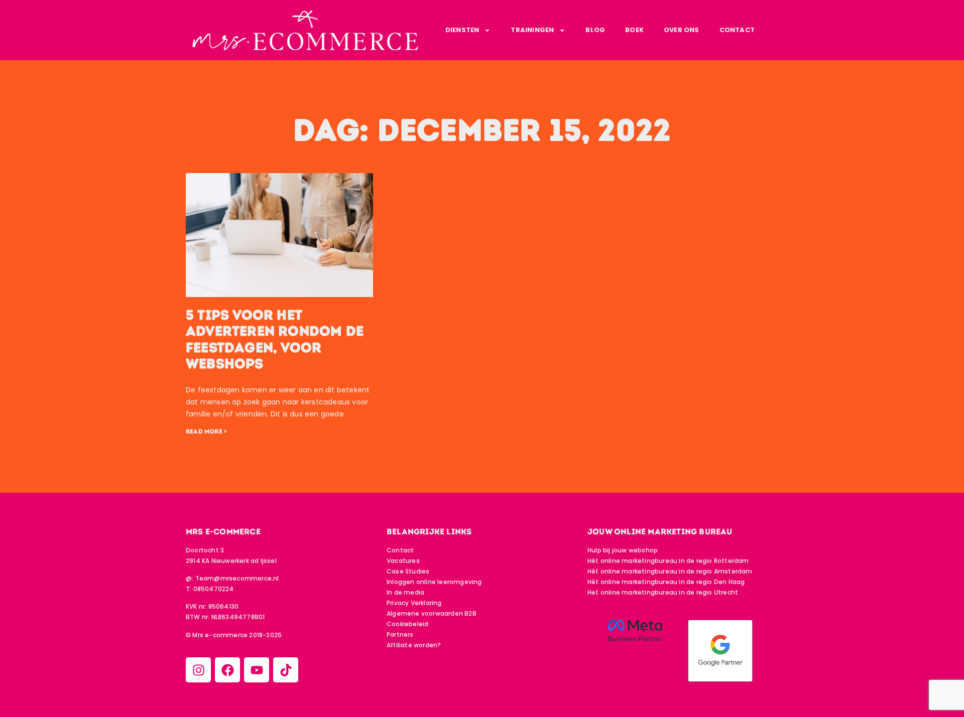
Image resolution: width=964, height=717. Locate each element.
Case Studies (408, 571)
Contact (737, 30)
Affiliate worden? (414, 645)
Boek (634, 30)
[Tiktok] (285, 669)
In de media (405, 592)
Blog (595, 30)
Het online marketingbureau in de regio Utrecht (662, 592)
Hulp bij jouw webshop (622, 550)
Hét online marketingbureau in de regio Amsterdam (670, 571)
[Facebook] (227, 669)
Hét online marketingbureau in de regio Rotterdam (668, 560)
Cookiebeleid (407, 624)
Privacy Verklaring (414, 603)
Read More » (206, 431)
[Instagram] (198, 669)
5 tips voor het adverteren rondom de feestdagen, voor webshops (275, 339)
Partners (400, 634)
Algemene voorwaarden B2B (431, 613)
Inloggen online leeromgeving (434, 582)
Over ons (681, 30)
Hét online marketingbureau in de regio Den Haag (666, 582)
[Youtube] (256, 669)
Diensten (462, 30)
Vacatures (403, 560)
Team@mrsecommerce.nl (237, 578)
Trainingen (532, 30)
